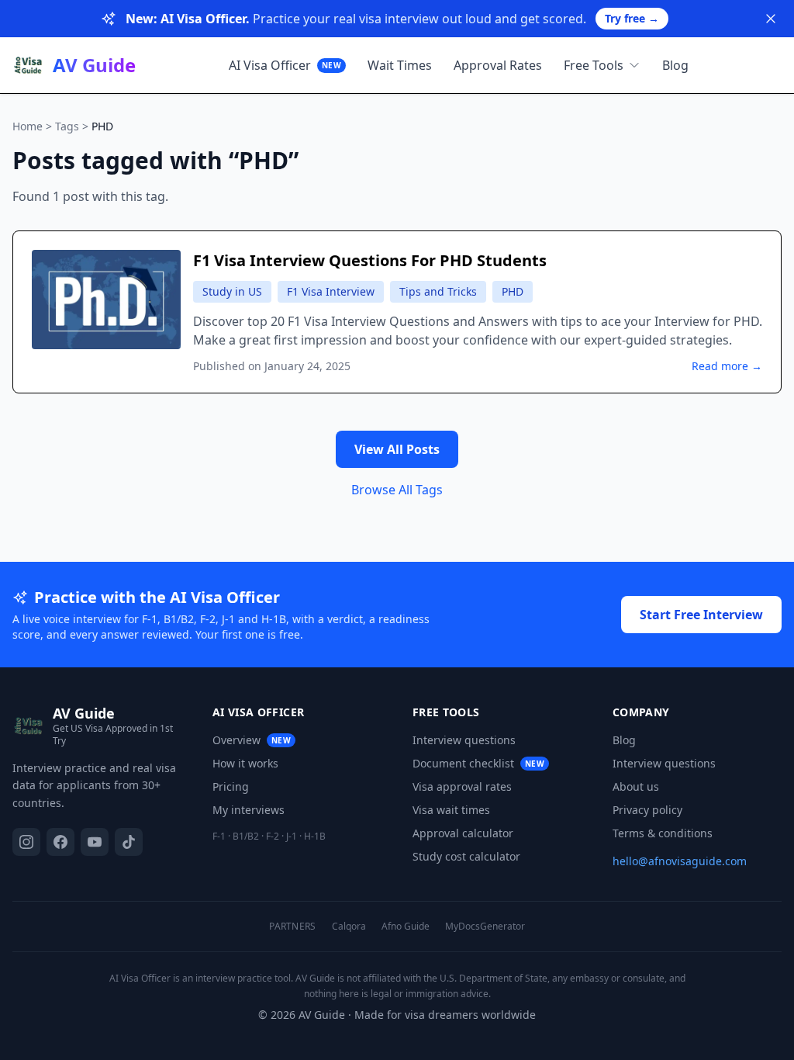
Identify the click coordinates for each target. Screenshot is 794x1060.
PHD (512, 291)
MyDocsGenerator (485, 926)
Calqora (349, 926)
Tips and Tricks (438, 291)
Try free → (632, 18)
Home (27, 126)
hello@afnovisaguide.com (680, 861)
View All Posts (397, 449)
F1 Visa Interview (331, 291)
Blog (675, 65)
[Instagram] (26, 842)
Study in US (232, 291)
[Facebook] (60, 842)
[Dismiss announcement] (771, 18)
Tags (67, 126)
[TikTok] (129, 842)
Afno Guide (405, 926)
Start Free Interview (701, 614)
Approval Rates (498, 65)
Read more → (727, 366)
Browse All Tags (397, 489)
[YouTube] (95, 842)
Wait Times (400, 65)
